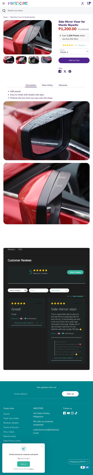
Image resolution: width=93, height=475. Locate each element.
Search (6, 414)
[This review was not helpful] (39, 323)
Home (5, 17)
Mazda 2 (64, 52)
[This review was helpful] (35, 323)
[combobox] (38, 290)
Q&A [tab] (20, 249)
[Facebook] (64, 413)
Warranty (63, 85)
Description (31, 85)
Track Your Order (11, 418)
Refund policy (9, 436)
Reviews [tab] (11, 249)
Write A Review (75, 272)
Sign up (70, 393)
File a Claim (8, 431)
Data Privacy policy (12, 440)
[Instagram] (72, 413)
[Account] (82, 2)
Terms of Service (11, 427)
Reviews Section (10, 422)
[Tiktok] (76, 413)
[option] (27, 38)
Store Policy (47, 85)
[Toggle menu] (3, 3)
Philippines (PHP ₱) (78, 462)
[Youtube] (68, 413)
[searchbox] (15, 290)
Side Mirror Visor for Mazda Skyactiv (22, 17)
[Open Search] (4, 10)
